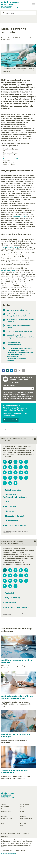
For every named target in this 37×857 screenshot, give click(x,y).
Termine (22, 811)
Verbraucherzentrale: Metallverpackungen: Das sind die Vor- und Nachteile (20, 337)
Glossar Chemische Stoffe (8, 821)
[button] (3, 370)
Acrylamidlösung (12, 598)
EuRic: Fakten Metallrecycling (17, 310)
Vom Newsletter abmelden (22, 398)
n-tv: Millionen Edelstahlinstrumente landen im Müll (20, 320)
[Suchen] (3, 13)
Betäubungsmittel (12, 490)
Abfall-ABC (13, 21)
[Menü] (33, 3)
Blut (6, 502)
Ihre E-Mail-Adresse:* (9, 385)
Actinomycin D (11, 603)
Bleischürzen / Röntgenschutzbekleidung (15, 496)
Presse (21, 825)
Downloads (23, 816)
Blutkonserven (11, 521)
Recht (3, 823)
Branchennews (24, 809)
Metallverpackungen (8, 270)
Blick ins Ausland (6, 811)
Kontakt (19, 833)
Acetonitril (9, 593)
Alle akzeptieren (21, 850)
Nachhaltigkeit (5, 806)
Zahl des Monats (24, 804)
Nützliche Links (24, 823)
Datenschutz (4, 836)
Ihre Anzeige (11, 833)
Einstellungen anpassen (8, 853)
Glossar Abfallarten (6, 818)
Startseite (5, 21)
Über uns (3, 833)
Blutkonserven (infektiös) (15, 525)
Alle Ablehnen (7, 850)
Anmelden (32, 388)
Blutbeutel (9, 511)
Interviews (4, 809)
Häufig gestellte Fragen (26, 818)
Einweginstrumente (20, 216)
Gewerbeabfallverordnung (10, 247)
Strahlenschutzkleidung (11, 159)
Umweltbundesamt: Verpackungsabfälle (14, 344)
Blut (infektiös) (11, 506)
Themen (3, 804)
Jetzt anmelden (10, 420)
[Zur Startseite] (10, 4)
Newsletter (23, 821)
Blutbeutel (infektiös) (14, 516)
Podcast (22, 806)
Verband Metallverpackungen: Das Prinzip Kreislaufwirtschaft (19, 315)
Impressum (26, 833)
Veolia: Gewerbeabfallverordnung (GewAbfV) (19, 326)
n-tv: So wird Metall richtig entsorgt (19, 331)
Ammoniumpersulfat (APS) (16, 607)
